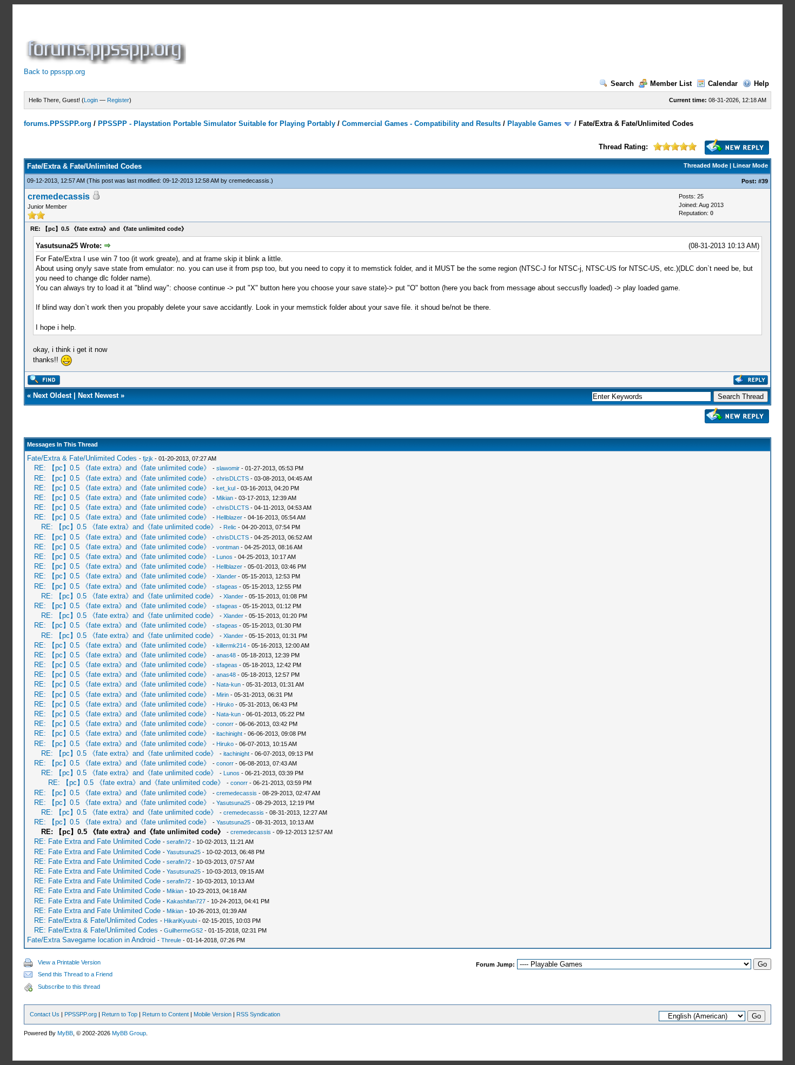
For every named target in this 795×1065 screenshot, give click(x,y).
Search (622, 83)
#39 (763, 181)
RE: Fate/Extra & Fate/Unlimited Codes (96, 920)
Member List (671, 83)
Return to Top (119, 1014)
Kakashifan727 (186, 901)
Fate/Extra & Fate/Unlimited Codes (82, 458)
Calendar (723, 83)
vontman (227, 547)
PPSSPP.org (80, 1014)
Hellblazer (229, 517)
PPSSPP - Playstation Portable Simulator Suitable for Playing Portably (216, 123)
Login (91, 100)
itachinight (229, 733)
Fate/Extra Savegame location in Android (91, 940)
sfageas (226, 586)
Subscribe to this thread (69, 986)
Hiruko (225, 704)
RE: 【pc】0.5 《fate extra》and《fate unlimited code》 (122, 468)
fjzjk (148, 458)
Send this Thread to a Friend (75, 974)
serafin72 (179, 841)
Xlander (226, 576)
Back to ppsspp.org (54, 72)
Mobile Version (212, 1014)
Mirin (222, 694)
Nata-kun (228, 684)
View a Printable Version (69, 962)
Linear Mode (750, 165)
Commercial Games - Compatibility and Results (421, 123)
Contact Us (44, 1014)
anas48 (226, 655)
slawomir (228, 468)
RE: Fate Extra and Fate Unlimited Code (97, 841)
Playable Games (534, 123)
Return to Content (165, 1014)
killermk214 (231, 645)
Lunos (224, 557)
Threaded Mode (706, 165)
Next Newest (98, 395)
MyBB (65, 1033)
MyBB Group (129, 1033)
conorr (225, 724)
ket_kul (225, 488)
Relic (229, 527)
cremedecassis (249, 180)
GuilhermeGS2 (183, 930)
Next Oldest (52, 395)
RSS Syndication (258, 1014)
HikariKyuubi (180, 920)
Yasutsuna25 (233, 803)
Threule (171, 940)
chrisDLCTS (232, 478)
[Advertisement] (385, 40)
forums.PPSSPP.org (57, 123)
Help (761, 83)
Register (118, 100)
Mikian (224, 498)
